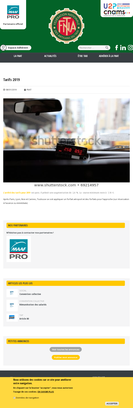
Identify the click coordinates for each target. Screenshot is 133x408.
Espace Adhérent (18, 47)
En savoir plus (46, 392)
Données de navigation (27, 397)
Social (22, 290)
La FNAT (18, 56)
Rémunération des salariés (32, 304)
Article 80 (24, 318)
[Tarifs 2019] (66, 185)
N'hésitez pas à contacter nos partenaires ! (30, 232)
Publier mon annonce (65, 357)
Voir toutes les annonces (65, 349)
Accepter (112, 403)
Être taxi (83, 56)
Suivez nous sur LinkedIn (123, 47)
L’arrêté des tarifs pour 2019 (16, 192)
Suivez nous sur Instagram (130, 47)
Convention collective (30, 294)
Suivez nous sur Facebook (116, 47)
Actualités (50, 56)
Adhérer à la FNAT (109, 56)
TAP (21, 315)
